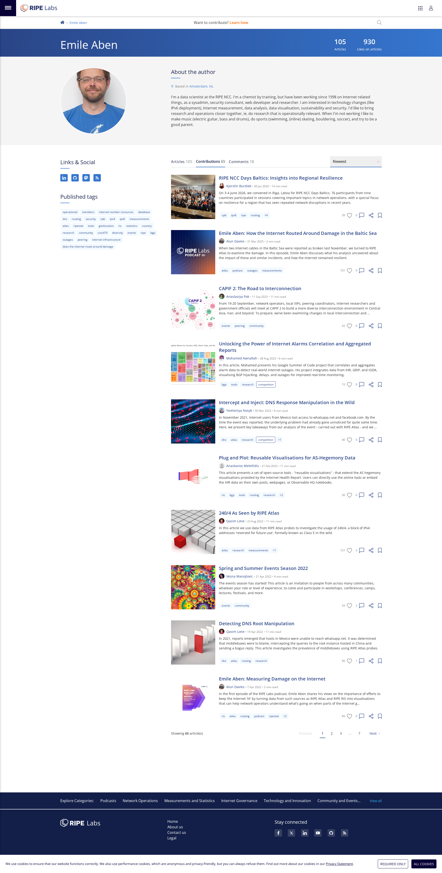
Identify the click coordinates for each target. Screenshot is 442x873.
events (132, 233)
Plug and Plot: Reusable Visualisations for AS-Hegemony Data (287, 458)
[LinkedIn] (64, 177)
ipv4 (112, 219)
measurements (139, 219)
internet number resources (116, 212)
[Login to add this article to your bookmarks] (380, 215)
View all (376, 801)
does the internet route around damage (88, 246)
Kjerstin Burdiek (238, 186)
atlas (66, 226)
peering (82, 240)
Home (172, 821)
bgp (152, 233)
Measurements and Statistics (189, 800)
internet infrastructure (106, 240)
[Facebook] (278, 833)
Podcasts (108, 800)
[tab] (181, 161)
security (91, 219)
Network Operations (140, 800)
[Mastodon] (86, 177)
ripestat (78, 226)
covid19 (103, 233)
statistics (131, 226)
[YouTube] (318, 833)
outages (68, 240)
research (68, 233)
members (88, 212)
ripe (143, 233)
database (144, 212)
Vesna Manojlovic (239, 576)
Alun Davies (235, 241)
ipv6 (122, 219)
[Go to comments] (361, 215)
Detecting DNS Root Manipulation (256, 623)
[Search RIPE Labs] (379, 22)
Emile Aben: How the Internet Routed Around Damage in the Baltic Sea (298, 233)
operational (70, 212)
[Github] (331, 833)
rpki (102, 219)
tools (91, 226)
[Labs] (62, 22)
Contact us (176, 832)
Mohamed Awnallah (241, 358)
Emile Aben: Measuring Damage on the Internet (272, 679)
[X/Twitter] (291, 833)
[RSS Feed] (344, 833)
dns (65, 219)
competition (265, 384)
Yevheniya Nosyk (239, 410)
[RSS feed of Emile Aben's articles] (97, 177)
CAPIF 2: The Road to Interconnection (260, 288)
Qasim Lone (235, 521)
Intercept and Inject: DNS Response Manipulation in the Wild (287, 402)
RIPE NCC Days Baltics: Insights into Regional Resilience (281, 178)
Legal (171, 838)
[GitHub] (75, 177)
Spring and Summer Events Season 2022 (263, 568)
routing (76, 219)
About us (175, 826)
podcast (238, 270)
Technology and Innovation (287, 800)
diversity (117, 233)
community (86, 233)
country (147, 226)
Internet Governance (239, 800)
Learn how (239, 22)
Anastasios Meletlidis (242, 466)
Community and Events (337, 800)
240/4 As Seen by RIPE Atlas (249, 513)
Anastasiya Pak (237, 296)
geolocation (106, 226)
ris (120, 226)
